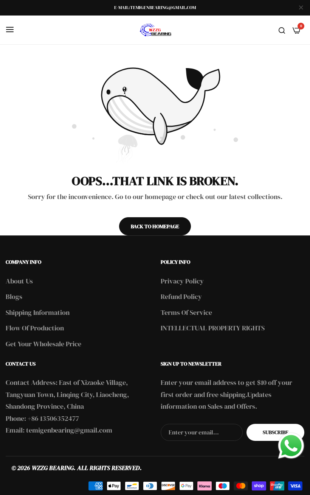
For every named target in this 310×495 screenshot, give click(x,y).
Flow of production (35, 328)
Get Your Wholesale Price (43, 344)
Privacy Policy (182, 281)
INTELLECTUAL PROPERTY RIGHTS (213, 328)
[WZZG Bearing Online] (155, 30)
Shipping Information (38, 312)
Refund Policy (181, 296)
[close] (301, 8)
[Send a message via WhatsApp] (291, 446)
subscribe (275, 432)
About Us (19, 281)
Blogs (14, 296)
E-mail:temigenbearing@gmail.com (155, 8)
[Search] (282, 30)
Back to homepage (155, 226)
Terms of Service (186, 312)
